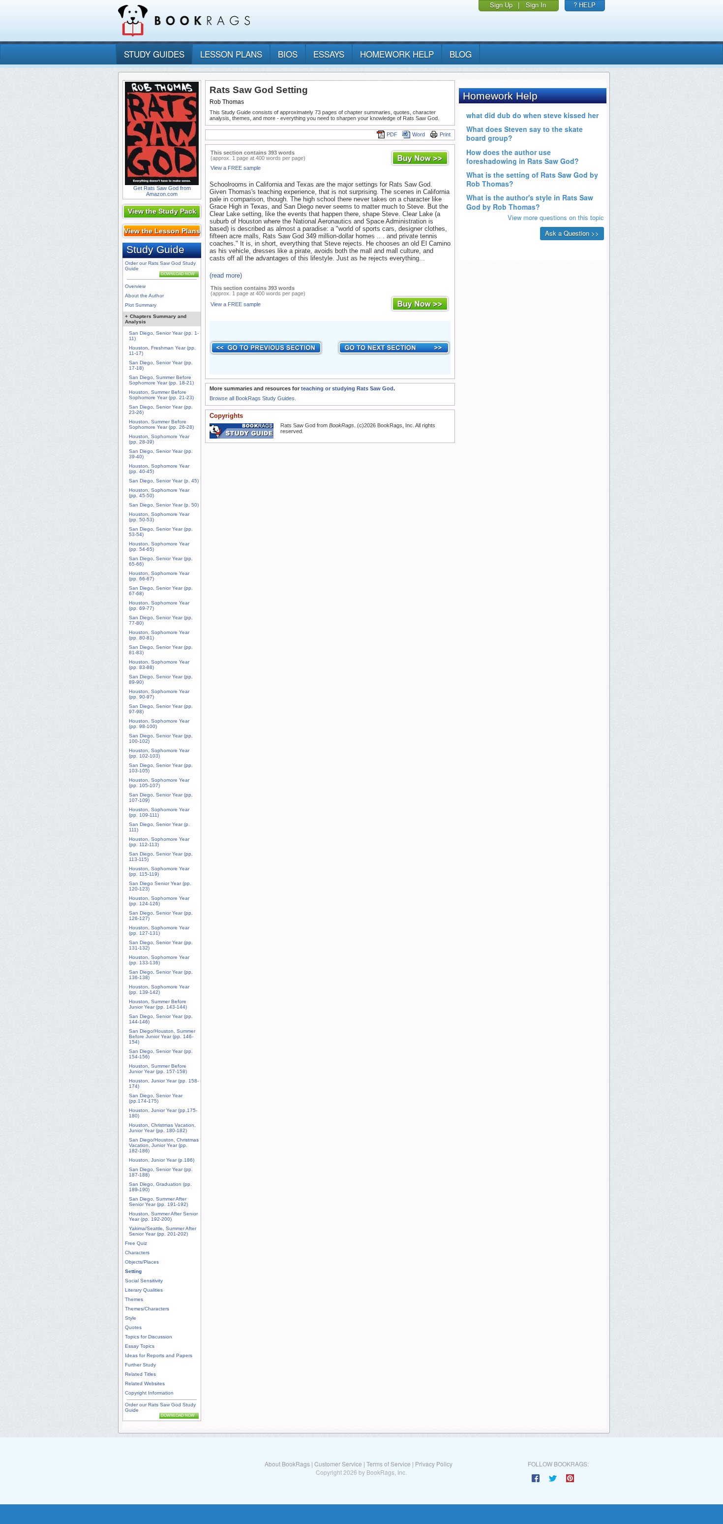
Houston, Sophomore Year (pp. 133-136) (159, 959)
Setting (133, 1271)
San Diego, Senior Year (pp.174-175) (155, 1098)
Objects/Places (142, 1262)
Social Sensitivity (144, 1280)
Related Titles (140, 1374)
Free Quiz (136, 1243)
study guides (154, 54)
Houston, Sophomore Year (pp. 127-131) (159, 930)
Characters (137, 1252)
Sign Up (501, 4)
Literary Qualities (144, 1290)
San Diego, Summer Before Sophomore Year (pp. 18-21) (161, 380)
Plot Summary (140, 305)
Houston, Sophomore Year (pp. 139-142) (159, 989)
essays (328, 54)
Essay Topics (139, 1346)
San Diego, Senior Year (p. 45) (164, 480)
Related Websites (145, 1383)
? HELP (584, 4)
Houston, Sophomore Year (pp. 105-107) (159, 782)
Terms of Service (388, 1464)
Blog (461, 54)
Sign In (536, 4)
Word (418, 134)
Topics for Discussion (148, 1336)
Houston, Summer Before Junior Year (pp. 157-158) (158, 1068)
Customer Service (338, 1464)
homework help (397, 54)
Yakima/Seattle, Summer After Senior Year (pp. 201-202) (162, 1231)
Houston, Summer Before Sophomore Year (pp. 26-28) (161, 424)
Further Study (140, 1364)
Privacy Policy (433, 1464)
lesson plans (231, 54)
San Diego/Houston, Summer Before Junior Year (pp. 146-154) (162, 1036)
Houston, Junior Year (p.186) (161, 1160)
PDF (392, 134)
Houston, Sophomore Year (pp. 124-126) (159, 900)
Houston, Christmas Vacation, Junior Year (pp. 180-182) (162, 1127)
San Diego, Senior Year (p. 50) (164, 505)
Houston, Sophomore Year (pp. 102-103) (159, 753)
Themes (134, 1299)
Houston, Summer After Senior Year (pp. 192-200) (163, 1216)
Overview (135, 286)
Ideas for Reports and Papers (158, 1355)
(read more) (226, 275)
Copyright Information (149, 1393)
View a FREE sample (236, 168)
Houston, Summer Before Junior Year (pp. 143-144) (158, 1004)
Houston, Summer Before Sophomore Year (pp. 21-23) (161, 394)
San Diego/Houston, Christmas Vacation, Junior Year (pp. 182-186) (164, 1145)
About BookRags (287, 1464)
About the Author (144, 295)
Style (130, 1318)
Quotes (133, 1327)
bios (288, 54)
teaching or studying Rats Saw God (347, 388)
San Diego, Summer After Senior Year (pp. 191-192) (158, 1201)
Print (445, 134)
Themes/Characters (147, 1308)
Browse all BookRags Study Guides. (253, 398)
